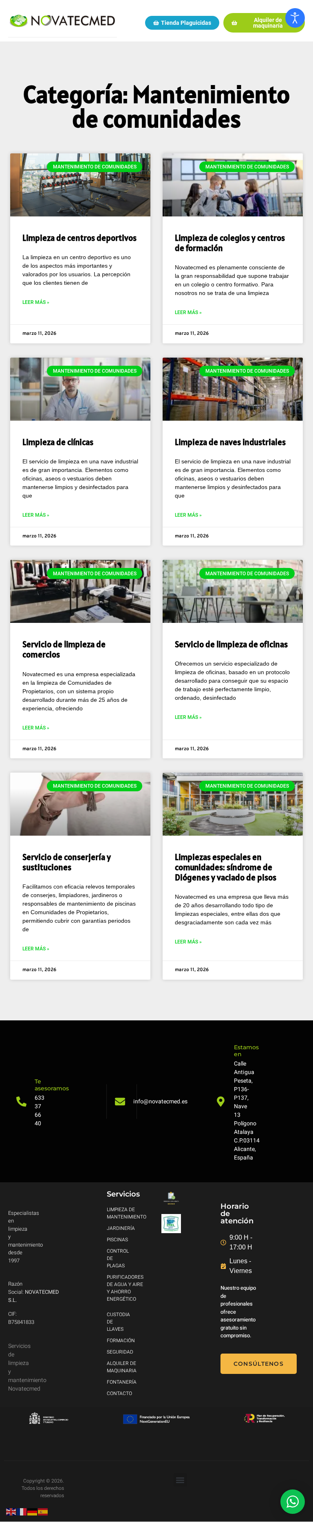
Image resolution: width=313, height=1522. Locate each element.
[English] (11, 1511)
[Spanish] (43, 1511)
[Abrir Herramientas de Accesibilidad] (295, 18)
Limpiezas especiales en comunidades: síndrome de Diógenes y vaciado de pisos (225, 867)
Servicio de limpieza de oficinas (231, 644)
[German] (32, 1511)
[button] (180, 1480)
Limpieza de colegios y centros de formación (230, 242)
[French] (22, 1511)
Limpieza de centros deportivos (79, 237)
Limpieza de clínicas (57, 442)
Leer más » (35, 302)
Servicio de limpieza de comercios (64, 649)
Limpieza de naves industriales (230, 442)
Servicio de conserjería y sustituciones (66, 862)
